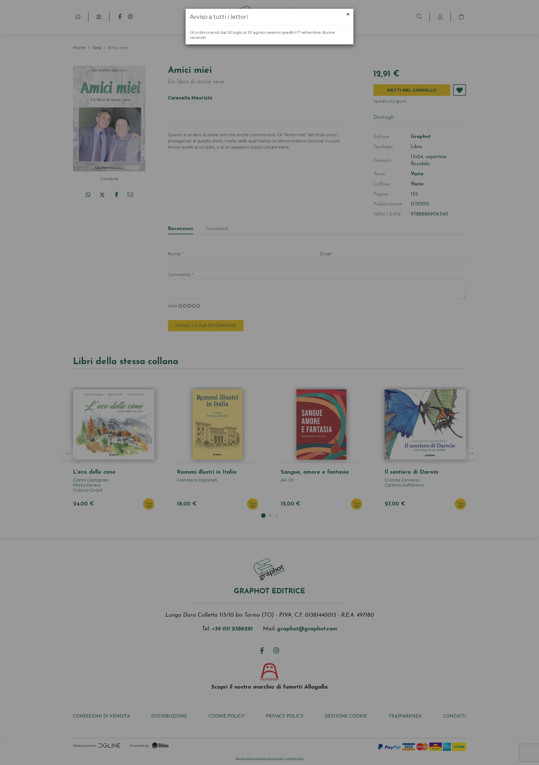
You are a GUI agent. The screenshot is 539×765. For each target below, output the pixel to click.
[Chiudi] (348, 14)
